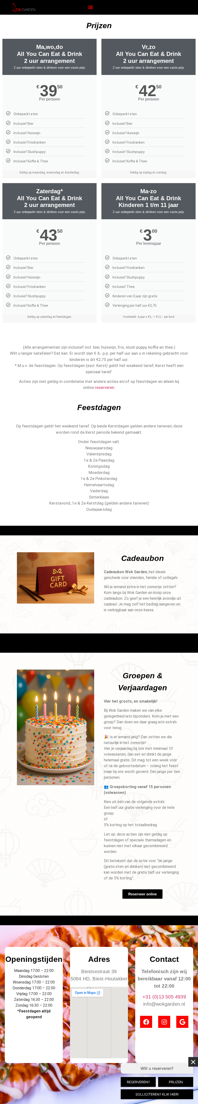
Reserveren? (138, 1082)
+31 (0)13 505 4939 (164, 996)
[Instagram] (164, 1022)
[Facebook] (146, 1022)
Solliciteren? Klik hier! (157, 1094)
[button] (90, 7)
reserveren (104, 387)
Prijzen (176, 1082)
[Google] (182, 1022)
